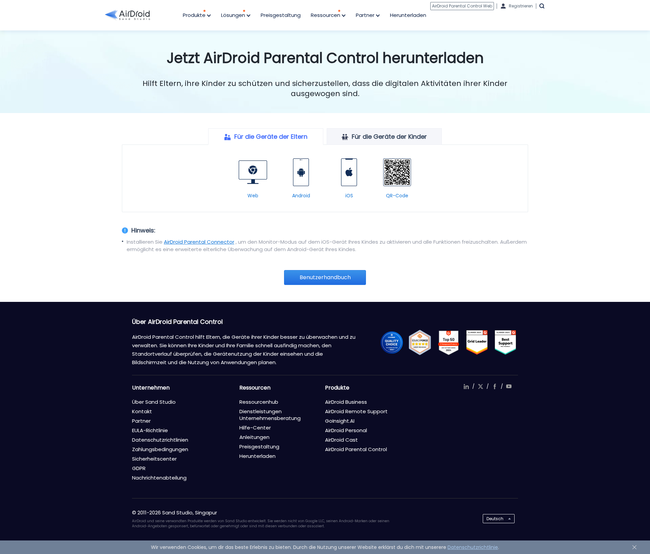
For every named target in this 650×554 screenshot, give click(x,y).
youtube (509, 386)
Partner (366, 15)
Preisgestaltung (281, 15)
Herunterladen (408, 15)
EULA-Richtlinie (150, 430)
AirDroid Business (346, 401)
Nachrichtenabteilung (159, 477)
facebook (494, 386)
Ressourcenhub (258, 401)
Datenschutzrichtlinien (160, 439)
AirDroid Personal (346, 430)
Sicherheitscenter (154, 458)
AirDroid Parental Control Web (462, 6)
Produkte (195, 15)
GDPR (139, 468)
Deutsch (494, 519)
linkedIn (466, 386)
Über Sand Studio (154, 401)
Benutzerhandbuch (325, 277)
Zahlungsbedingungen (160, 449)
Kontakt (142, 411)
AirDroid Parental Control (356, 449)
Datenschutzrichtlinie (473, 547)
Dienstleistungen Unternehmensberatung (270, 415)
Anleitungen (254, 437)
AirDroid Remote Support (356, 411)
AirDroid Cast (341, 439)
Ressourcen (326, 15)
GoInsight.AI (339, 420)
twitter (480, 386)
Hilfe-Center (255, 427)
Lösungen (233, 15)
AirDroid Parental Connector (199, 241)
